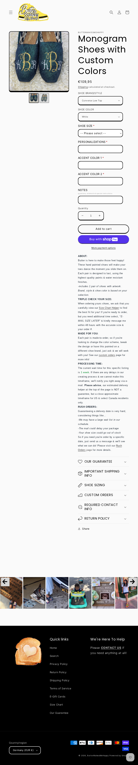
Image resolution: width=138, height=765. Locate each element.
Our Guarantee (59, 712)
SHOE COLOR (86, 109)
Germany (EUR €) (23, 750)
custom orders (107, 355)
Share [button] (85, 528)
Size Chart (56, 704)
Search (54, 655)
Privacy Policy (59, 663)
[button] (11, 12)
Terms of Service (60, 688)
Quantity (83, 208)
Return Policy (58, 672)
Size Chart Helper (109, 308)
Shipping (83, 87)
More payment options (103, 247)
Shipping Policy (60, 680)
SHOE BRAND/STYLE (90, 93)
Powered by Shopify (119, 755)
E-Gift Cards (57, 696)
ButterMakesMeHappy (98, 755)
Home (53, 647)
